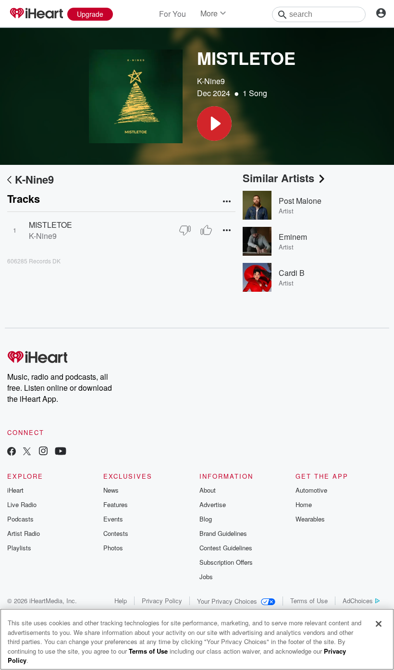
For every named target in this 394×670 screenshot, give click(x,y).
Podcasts (20, 518)
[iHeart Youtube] (60, 452)
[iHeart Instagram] (43, 452)
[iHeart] (36, 14)
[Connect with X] (27, 452)
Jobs (206, 576)
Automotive (311, 490)
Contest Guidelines (225, 547)
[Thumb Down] (185, 230)
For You (172, 13)
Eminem (293, 236)
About (207, 490)
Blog (205, 518)
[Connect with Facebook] (11, 452)
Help (120, 600)
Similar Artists (278, 178)
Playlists (19, 547)
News (111, 490)
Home (304, 504)
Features (115, 504)
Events (113, 518)
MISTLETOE (50, 224)
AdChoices (358, 600)
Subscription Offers (226, 562)
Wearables (310, 518)
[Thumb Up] (206, 230)
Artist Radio (23, 533)
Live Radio (22, 504)
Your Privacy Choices (227, 601)
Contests (115, 533)
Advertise (212, 504)
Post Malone (300, 200)
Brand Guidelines (223, 533)
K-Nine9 (211, 81)
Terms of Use (309, 600)
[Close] (378, 623)
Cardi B (292, 272)
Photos (113, 547)
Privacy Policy (162, 600)
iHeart (15, 490)
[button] (214, 123)
